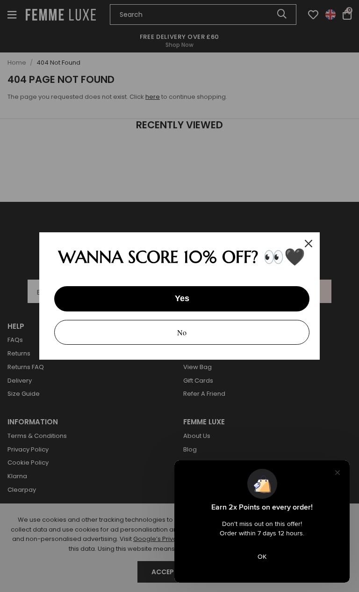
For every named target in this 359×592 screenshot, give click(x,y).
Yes (182, 298)
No (182, 332)
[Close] (308, 243)
